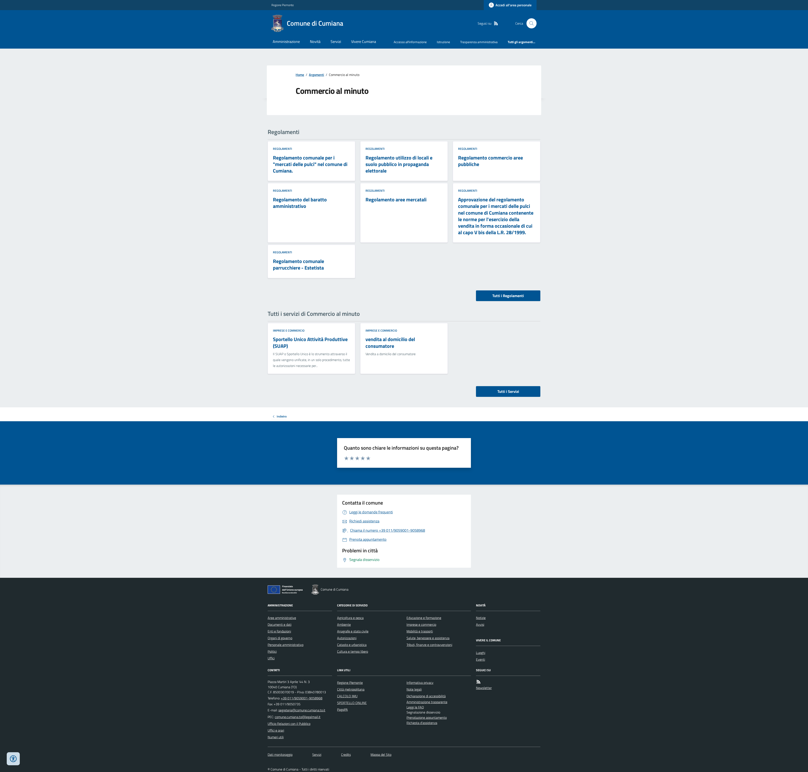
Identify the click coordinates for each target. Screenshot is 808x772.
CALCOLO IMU (347, 696)
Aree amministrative (282, 617)
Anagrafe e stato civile (352, 631)
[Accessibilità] (13, 758)
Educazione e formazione (424, 617)
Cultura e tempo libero (352, 651)
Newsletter (484, 687)
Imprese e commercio (288, 330)
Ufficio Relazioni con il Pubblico (289, 723)
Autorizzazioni (346, 637)
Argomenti (316, 74)
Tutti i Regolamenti (508, 296)
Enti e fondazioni (279, 631)
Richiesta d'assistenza (422, 722)
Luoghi (480, 652)
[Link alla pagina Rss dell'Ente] (478, 681)
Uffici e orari (276, 730)
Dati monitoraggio (280, 754)
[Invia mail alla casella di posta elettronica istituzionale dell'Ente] (301, 710)
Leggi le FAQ (415, 707)
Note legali (414, 689)
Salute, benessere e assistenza (428, 637)
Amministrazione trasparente (427, 701)
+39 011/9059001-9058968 (301, 698)
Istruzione (443, 42)
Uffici (271, 658)
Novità (315, 41)
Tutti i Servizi (508, 391)
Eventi (480, 659)
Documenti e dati (279, 624)
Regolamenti (282, 148)
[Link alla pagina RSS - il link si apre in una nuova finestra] (495, 23)
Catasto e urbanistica (352, 644)
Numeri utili (276, 737)
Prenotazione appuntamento (427, 717)
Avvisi (480, 624)
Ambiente (344, 624)
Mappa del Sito (381, 754)
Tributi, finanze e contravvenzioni (429, 644)
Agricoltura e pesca (350, 617)
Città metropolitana (350, 689)
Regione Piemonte (282, 5)
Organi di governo (280, 637)
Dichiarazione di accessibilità (426, 696)
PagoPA (342, 709)
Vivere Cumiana (363, 41)
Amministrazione (286, 41)
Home (300, 74)
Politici (272, 651)
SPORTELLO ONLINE (352, 702)
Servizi (336, 41)
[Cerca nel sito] (530, 23)
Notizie (481, 617)
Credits (346, 754)
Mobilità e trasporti (420, 631)
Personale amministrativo (285, 644)
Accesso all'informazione (410, 42)
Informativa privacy (420, 682)
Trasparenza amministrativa (479, 42)
